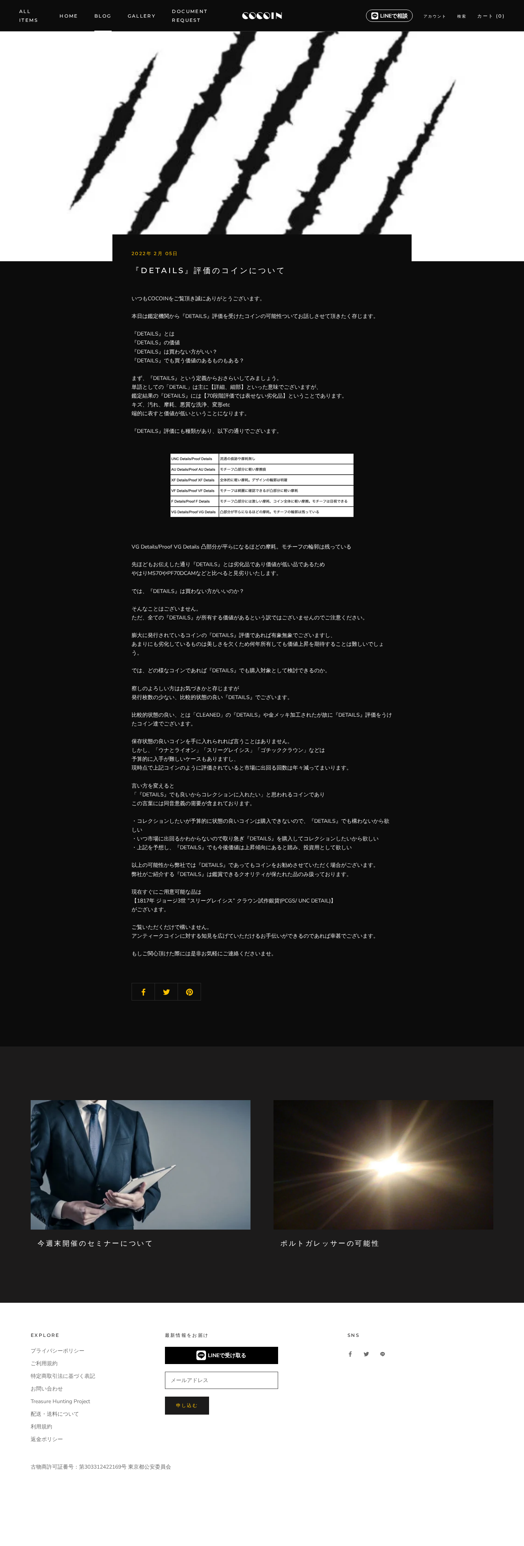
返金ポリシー (47, 1439)
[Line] (382, 1353)
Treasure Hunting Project (60, 1401)
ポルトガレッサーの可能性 (330, 1243)
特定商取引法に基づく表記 (63, 1376)
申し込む (187, 1405)
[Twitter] (366, 1353)
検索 (461, 16)
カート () (491, 16)
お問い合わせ (47, 1388)
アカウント (435, 16)
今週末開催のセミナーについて (95, 1243)
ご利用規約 (44, 1363)
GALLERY (142, 16)
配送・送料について (55, 1414)
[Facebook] (350, 1353)
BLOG (103, 16)
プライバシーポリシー (57, 1350)
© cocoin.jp (50, 1525)
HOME (68, 16)
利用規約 (41, 1426)
